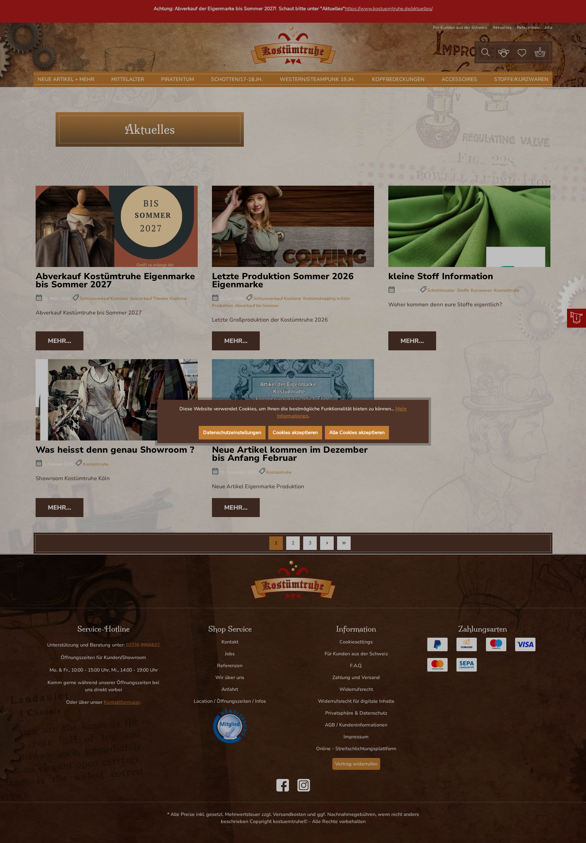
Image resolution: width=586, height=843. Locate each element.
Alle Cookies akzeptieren (357, 432)
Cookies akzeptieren (295, 432)
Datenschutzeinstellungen (232, 432)
